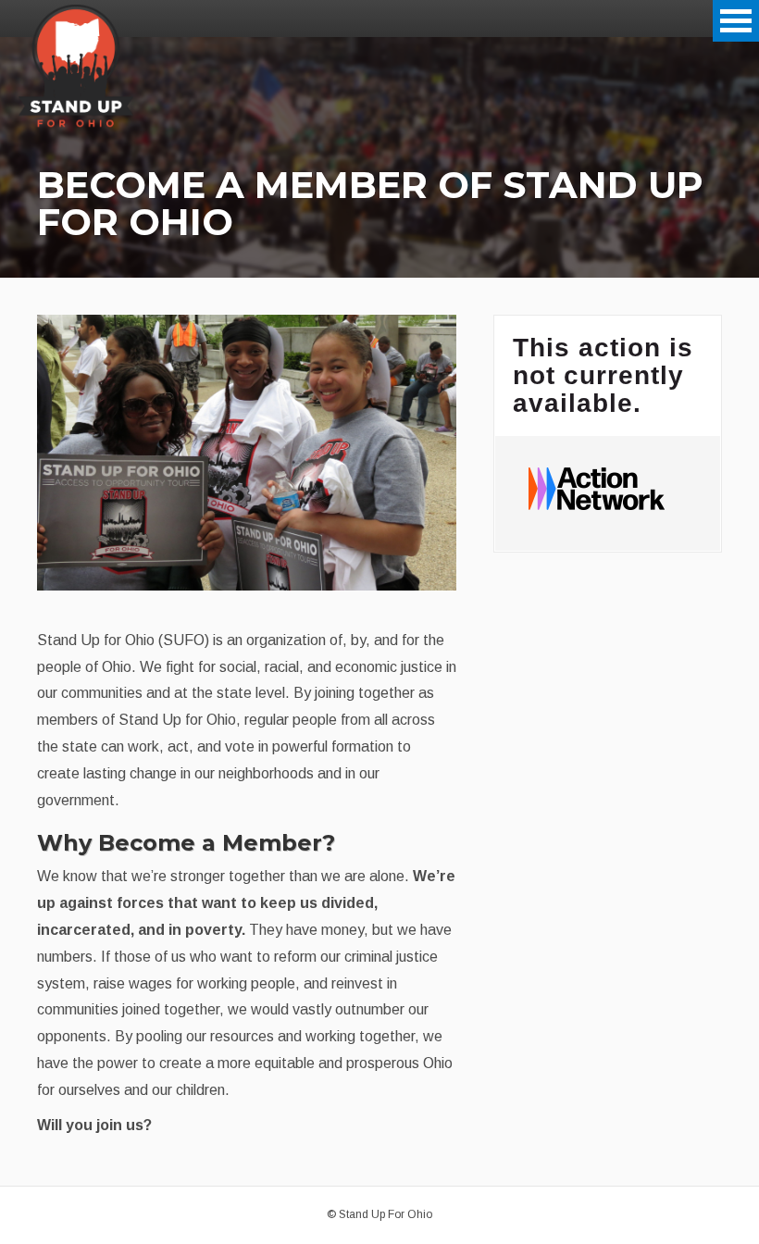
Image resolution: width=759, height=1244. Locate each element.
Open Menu (736, 21)
